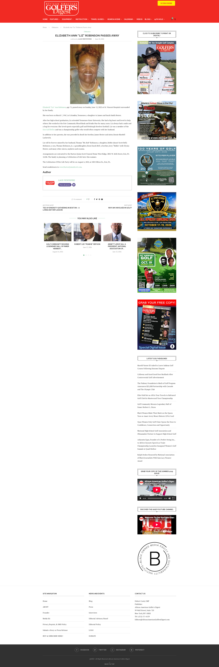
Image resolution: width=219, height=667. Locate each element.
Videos (139, 19)
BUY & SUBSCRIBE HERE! (53, 636)
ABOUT (45, 607)
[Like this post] (90, 199)
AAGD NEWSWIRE (85, 39)
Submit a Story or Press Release (55, 630)
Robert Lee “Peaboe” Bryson (87, 244)
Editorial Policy (95, 624)
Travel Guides (97, 19)
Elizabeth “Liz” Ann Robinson (54, 107)
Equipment (67, 19)
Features (54, 19)
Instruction (81, 19)
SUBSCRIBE (166, 3)
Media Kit (46, 618)
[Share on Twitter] (97, 199)
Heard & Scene (113, 19)
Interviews (93, 613)
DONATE (92, 636)
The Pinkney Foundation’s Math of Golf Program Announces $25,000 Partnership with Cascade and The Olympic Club (156, 386)
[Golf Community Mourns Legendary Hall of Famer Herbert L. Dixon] (57, 232)
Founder (46, 613)
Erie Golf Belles (49, 129)
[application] (156, 490)
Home (45, 19)
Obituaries (55, 27)
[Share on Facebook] (94, 199)
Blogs (147, 19)
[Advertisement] (133, 10)
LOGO (91, 630)
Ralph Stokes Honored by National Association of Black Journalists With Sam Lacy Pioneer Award (155, 458)
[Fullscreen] (173, 498)
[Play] (140, 498)
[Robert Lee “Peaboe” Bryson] (87, 232)
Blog (90, 601)
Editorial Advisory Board (98, 618)
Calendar (128, 19)
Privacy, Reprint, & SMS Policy (54, 624)
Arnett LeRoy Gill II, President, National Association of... (117, 246)
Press (91, 607)
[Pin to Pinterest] (99, 199)
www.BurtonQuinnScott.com (70, 167)
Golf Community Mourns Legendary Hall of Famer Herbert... (57, 246)
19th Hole (158, 19)
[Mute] (169, 498)
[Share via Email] (102, 199)
